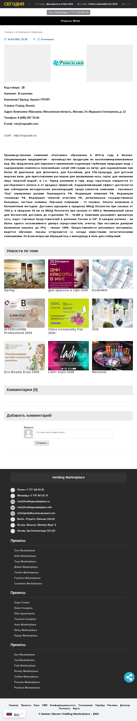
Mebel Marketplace (26, 566)
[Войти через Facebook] (49, 426)
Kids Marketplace (25, 555)
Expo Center (22, 602)
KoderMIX (99, 290)
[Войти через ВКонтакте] (43, 426)
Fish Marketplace (25, 665)
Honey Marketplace (26, 671)
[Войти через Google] (61, 426)
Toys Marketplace (25, 561)
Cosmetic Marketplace (28, 583)
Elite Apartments (24, 613)
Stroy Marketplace (25, 630)
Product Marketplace (27, 687)
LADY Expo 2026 (61, 372)
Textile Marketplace (26, 572)
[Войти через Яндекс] (55, 426)
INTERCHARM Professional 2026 (18, 331)
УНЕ (95, 329)
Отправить (41, 443)
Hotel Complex (23, 608)
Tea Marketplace (24, 660)
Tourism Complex (25, 619)
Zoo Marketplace (24, 550)
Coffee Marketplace (26, 676)
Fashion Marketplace (27, 578)
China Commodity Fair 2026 (65, 331)
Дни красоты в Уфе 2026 (68, 290)
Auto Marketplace (25, 624)
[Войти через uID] (37, 426)
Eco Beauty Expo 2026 (21, 372)
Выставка (50, 4)
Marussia (99, 372)
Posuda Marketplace (27, 682)
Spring (9, 290)
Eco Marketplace (24, 654)
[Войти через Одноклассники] (67, 426)
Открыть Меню (70, 20)
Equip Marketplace (26, 635)
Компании (47, 39)
